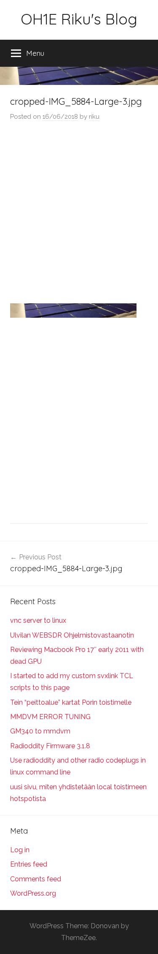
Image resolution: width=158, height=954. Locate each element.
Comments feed (35, 879)
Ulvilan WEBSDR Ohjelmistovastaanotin (72, 635)
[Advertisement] (79, 213)
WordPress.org (33, 893)
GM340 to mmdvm (40, 731)
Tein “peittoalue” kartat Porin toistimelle (70, 702)
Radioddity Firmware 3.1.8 (50, 746)
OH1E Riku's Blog (79, 18)
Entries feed (28, 864)
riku (94, 116)
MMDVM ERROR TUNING (50, 717)
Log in (19, 850)
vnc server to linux (38, 620)
